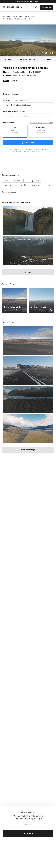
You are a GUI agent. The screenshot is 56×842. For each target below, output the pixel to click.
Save (9, 59)
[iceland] (17, 180)
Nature (13, 192)
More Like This (29, 59)
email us (45, 149)
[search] (36, 7)
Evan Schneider (17, 16)
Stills (37, 1)
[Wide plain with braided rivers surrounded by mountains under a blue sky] (28, 428)
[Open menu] (4, 7)
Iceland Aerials (30, 16)
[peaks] (24, 185)
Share (49, 59)
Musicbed (20, 1)
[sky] (49, 185)
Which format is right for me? (41, 123)
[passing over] (10, 185)
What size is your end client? (18, 116)
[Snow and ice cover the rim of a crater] (28, 250)
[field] (6, 180)
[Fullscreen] (51, 53)
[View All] (28, 272)
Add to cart (30, 142)
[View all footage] (28, 450)
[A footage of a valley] (28, 370)
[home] (16, 7)
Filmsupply (29, 1)
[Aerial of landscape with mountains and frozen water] (28, 399)
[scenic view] (37, 185)
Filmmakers (6, 16)
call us (38, 149)
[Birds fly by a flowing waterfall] (28, 220)
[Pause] (5, 53)
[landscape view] (32, 180)
